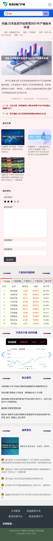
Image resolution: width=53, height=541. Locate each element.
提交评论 (10, 259)
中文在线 (13, 301)
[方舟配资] (14, 4)
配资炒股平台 (16, 516)
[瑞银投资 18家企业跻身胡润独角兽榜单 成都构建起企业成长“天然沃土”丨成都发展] (12, 165)
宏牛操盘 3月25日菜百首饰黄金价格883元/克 (28, 113)
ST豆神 (14, 323)
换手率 (48, 280)
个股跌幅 (17, 280)
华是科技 (13, 309)
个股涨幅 (6, 281)
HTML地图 (39, 530)
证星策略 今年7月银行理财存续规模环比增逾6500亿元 (24, 386)
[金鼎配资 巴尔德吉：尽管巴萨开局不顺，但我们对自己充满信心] (12, 137)
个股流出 (39, 280)
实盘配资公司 (34, 510)
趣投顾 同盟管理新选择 (11, 408)
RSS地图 (30, 530)
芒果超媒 (13, 312)
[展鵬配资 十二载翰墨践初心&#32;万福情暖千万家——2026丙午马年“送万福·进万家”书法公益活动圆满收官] (39, 137)
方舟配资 (15, 510)
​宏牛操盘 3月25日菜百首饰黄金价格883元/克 (24, 478)
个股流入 (28, 280)
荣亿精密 (13, 290)
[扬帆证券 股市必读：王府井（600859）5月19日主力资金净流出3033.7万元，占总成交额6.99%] (10, 446)
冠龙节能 (13, 298)
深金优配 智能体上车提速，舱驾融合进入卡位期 (21, 392)
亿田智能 (13, 305)
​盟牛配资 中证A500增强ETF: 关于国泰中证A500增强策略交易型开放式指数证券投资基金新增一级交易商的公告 (26, 461)
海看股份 (13, 316)
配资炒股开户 (36, 516)
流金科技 (13, 294)
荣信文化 (13, 320)
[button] (3, 355)
